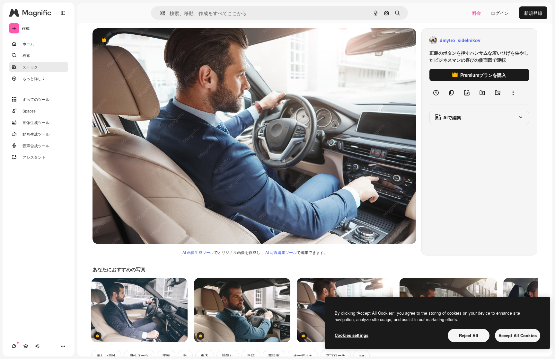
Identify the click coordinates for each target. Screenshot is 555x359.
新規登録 (533, 13)
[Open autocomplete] (160, 13)
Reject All (468, 335)
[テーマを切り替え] (37, 346)
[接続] (14, 346)
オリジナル (137, 40)
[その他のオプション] (513, 92)
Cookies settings (351, 335)
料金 (476, 13)
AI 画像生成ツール (198, 252)
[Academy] (26, 346)
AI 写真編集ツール (281, 252)
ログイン (500, 13)
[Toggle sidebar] (63, 13)
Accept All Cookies (517, 335)
